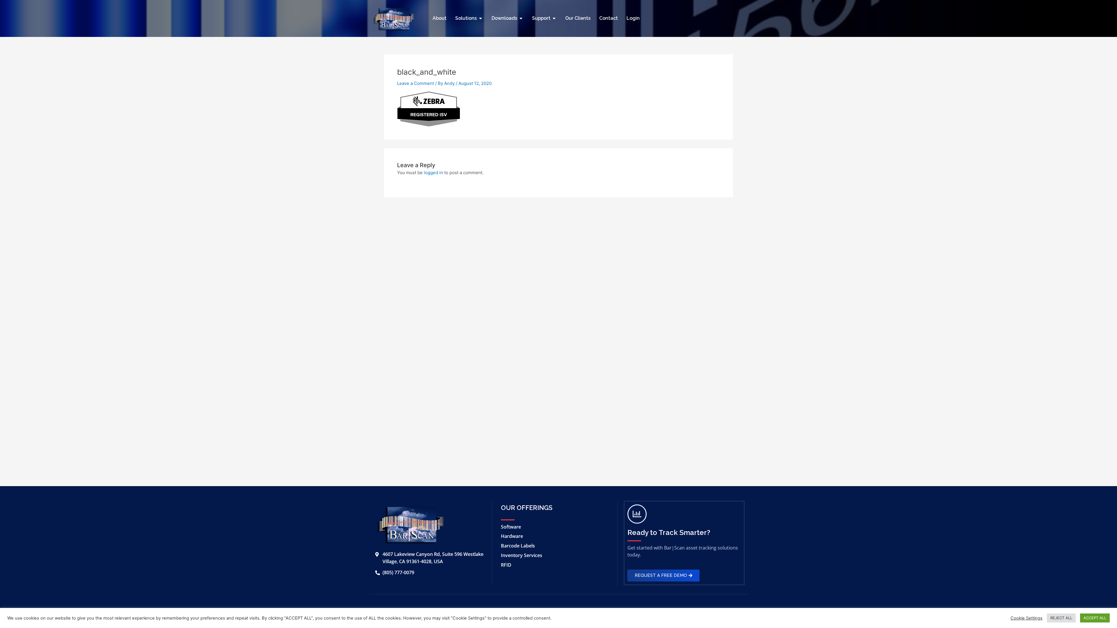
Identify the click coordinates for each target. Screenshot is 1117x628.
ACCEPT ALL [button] (1095, 617)
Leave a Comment (415, 83)
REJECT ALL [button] (1061, 617)
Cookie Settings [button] (1027, 618)
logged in (433, 172)
